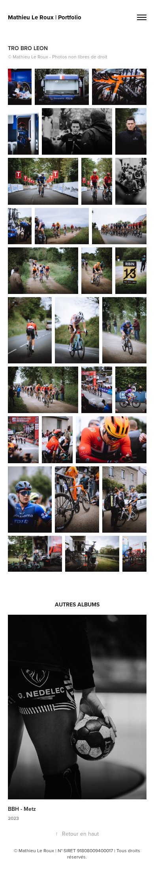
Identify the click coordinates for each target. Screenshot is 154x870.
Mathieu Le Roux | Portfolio (44, 17)
